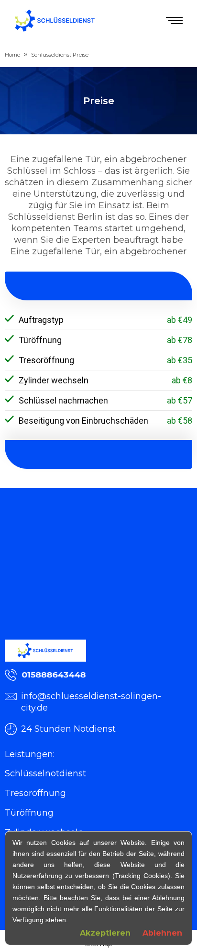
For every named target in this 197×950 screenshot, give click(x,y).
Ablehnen (162, 933)
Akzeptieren (105, 933)
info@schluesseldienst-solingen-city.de (91, 702)
